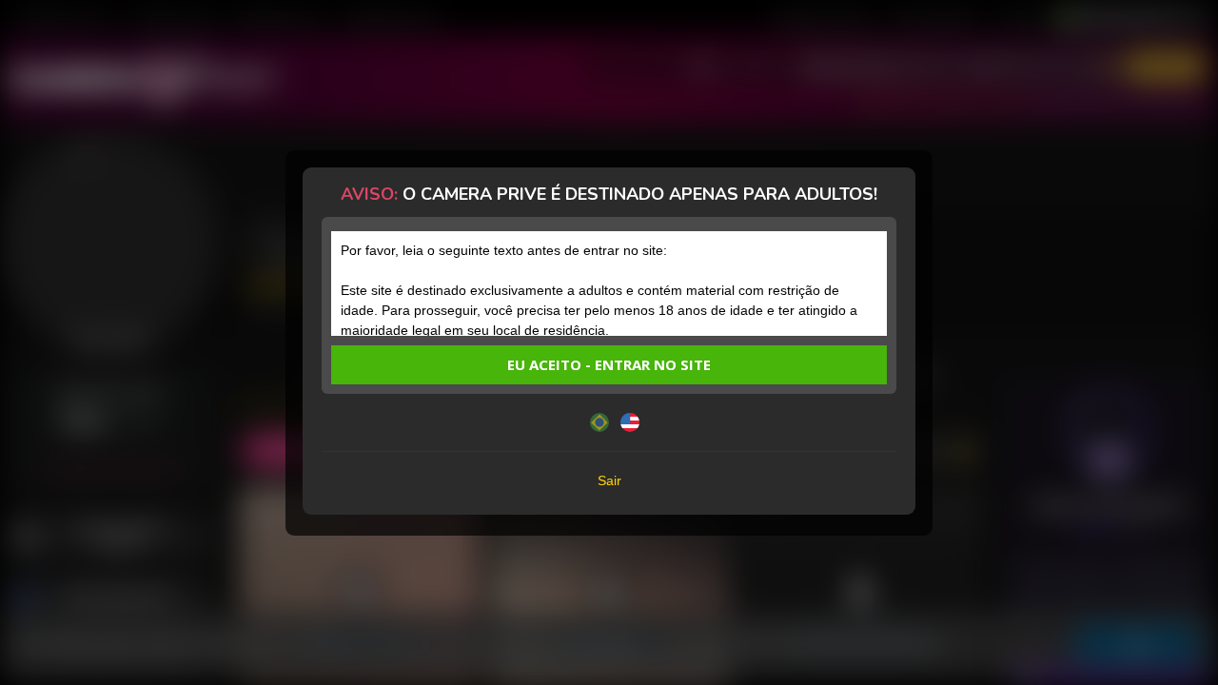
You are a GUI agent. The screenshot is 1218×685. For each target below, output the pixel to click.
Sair (609, 480)
